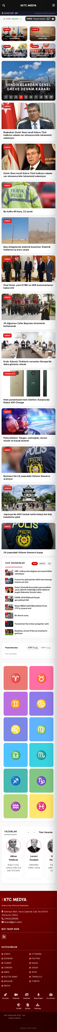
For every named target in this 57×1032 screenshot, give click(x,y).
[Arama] (4, 5)
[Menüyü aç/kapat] (53, 5)
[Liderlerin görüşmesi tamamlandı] (14, 33)
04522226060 (11, 918)
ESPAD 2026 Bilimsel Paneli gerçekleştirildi (27, 598)
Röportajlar (38, 998)
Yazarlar (5, 998)
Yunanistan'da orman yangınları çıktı (32, 624)
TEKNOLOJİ (10, 374)
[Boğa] (41, 678)
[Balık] (41, 806)
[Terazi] (16, 755)
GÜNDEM (8, 967)
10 (51, 97)
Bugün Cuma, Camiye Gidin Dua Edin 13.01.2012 (13, 868)
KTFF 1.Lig (45, 648)
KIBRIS (7, 106)
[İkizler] (16, 704)
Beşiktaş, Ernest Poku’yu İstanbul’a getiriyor (31, 632)
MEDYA (7, 986)
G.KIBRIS (7, 963)
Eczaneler (51, 998)
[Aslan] (16, 729)
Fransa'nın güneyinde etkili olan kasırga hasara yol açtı (33, 581)
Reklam (35, 963)
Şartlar (27, 1008)
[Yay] (16, 781)
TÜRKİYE (36, 981)
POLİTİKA (36, 958)
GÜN (34, 564)
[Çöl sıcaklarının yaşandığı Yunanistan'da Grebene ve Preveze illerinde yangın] (42, 33)
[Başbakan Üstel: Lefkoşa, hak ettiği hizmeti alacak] (14, 50)
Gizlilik (18, 1008)
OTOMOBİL (37, 954)
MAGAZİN (8, 981)
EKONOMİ (8, 958)
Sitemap (37, 1008)
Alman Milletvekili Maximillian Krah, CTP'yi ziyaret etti (31, 607)
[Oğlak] (41, 781)
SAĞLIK (35, 967)
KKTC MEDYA (28, 5)
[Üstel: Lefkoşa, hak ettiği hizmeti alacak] (42, 50)
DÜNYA (8, 488)
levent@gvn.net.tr (13, 922)
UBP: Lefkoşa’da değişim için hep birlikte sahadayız (33, 572)
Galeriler (26, 998)
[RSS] (4, 936)
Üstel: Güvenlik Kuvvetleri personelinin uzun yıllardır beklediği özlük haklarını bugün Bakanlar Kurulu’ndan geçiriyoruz (33, 590)
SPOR (34, 972)
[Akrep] (41, 755)
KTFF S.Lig (33, 648)
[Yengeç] (41, 704)
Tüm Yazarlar (46, 832)
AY (49, 564)
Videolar (16, 998)
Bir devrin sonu (21, 615)
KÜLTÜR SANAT (11, 977)
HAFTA (42, 564)
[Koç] (16, 678)
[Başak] (41, 729)
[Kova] (16, 806)
